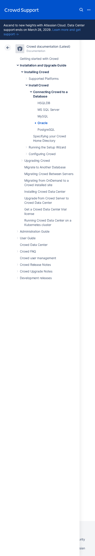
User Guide (28, 238)
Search (81, 9)
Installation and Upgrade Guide (43, 65)
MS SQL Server (48, 109)
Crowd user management (38, 258)
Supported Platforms (44, 78)
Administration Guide (34, 231)
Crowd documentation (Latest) (48, 46)
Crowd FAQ (28, 251)
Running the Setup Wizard (47, 147)
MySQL (43, 116)
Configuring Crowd (42, 154)
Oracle (43, 123)
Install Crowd (39, 85)
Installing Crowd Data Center (44, 191)
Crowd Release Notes (35, 264)
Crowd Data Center (34, 245)
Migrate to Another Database (45, 167)
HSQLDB (44, 103)
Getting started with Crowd (39, 58)
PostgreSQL (46, 129)
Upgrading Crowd (37, 160)
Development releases (36, 278)
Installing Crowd (36, 72)
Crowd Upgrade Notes (36, 271)
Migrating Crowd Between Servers (48, 174)
